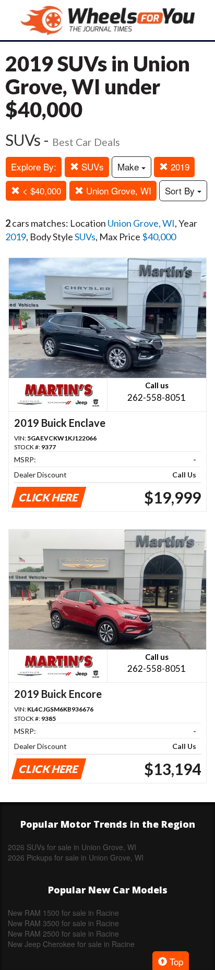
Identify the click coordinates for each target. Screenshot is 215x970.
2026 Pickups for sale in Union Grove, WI (76, 857)
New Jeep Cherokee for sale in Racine (71, 944)
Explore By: (33, 166)
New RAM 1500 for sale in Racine (63, 912)
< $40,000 (40, 190)
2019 (178, 166)
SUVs (91, 166)
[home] (107, 20)
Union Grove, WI (117, 190)
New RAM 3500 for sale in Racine (63, 923)
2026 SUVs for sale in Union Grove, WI (72, 847)
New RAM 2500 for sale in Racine (63, 933)
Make (129, 166)
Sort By (181, 190)
